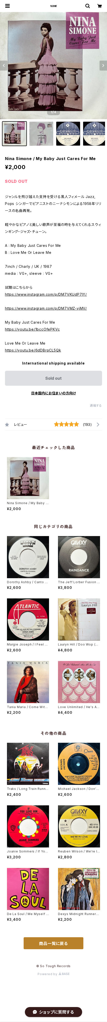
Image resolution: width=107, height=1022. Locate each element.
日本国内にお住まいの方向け (53, 393)
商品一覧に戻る (53, 943)
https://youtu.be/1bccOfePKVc (32, 329)
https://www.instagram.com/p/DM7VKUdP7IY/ (46, 294)
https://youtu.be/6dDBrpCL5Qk (33, 350)
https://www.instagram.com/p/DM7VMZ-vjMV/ (46, 308)
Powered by (48, 974)
